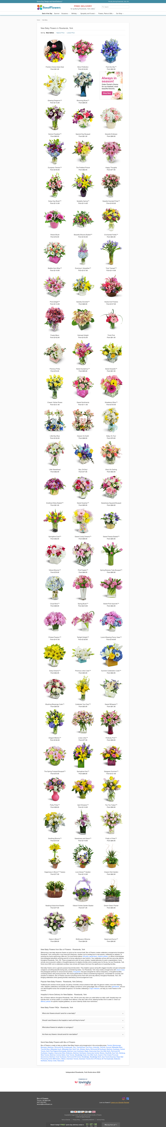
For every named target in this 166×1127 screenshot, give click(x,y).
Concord (108, 1047)
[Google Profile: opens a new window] (127, 1098)
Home (38, 20)
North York (76, 1049)
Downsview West (59, 1053)
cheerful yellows (103, 956)
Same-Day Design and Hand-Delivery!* (50, 1)
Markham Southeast (113, 1049)
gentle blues (93, 956)
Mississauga (117, 1045)
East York (115, 1053)
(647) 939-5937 (41, 1102)
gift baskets (115, 986)
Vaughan (51, 1053)
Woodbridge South (81, 1055)
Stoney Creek (52, 1061)
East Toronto (70, 1055)
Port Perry (89, 1047)
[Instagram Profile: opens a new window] (123, 1098)
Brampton (44, 1047)
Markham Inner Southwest (75, 1051)
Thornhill (102, 1047)
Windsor (82, 1049)
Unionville (96, 1047)
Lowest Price (71, 33)
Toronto (109, 1045)
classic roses (120, 970)
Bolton (64, 1055)
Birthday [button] (74, 13)
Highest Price (60, 33)
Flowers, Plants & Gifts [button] (105, 13)
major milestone (95, 988)
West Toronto (45, 1055)
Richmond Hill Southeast (98, 1049)
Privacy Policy (76, 1119)
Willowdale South (55, 1049)
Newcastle (60, 1061)
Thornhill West (45, 1049)
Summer (56, 13)
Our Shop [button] (119, 13)
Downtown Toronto (72, 1059)
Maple (86, 1051)
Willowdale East (67, 1049)
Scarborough (68, 1047)
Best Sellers (50, 33)
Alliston (63, 1059)
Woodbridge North (95, 1057)
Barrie (88, 1049)
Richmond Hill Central (74, 1057)
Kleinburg (122, 1053)
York (74, 1047)
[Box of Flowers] (51, 7)
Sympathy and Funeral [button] (88, 13)
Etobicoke (69, 1053)
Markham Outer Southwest (57, 1057)
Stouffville (108, 1053)
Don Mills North (105, 1051)
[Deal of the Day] (111, 85)
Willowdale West (117, 1047)
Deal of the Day (47, 13)
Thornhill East (80, 1047)
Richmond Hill (58, 1047)
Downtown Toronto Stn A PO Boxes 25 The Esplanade (96, 1059)
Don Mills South (92, 1055)
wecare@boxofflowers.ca (44, 1104)
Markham (51, 1047)
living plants (77, 972)
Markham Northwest (79, 1053)
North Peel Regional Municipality (56, 1051)
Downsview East (94, 1051)
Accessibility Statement (88, 1119)
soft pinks (86, 956)
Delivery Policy (101, 1119)
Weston (102, 1053)
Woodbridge (85, 1057)
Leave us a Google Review (120, 1102)
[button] (161, 1118)
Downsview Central (93, 1053)
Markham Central (55, 1055)
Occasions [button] (64, 13)
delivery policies (46, 1001)
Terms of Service (66, 1119)
